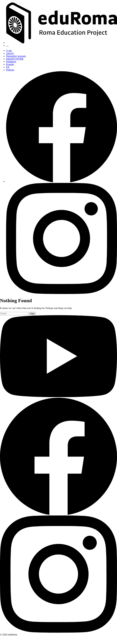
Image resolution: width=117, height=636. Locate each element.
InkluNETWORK (15, 59)
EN (7, 67)
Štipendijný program (16, 56)
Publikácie (11, 61)
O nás (9, 50)
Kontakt (10, 64)
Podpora (10, 69)
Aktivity (10, 53)
